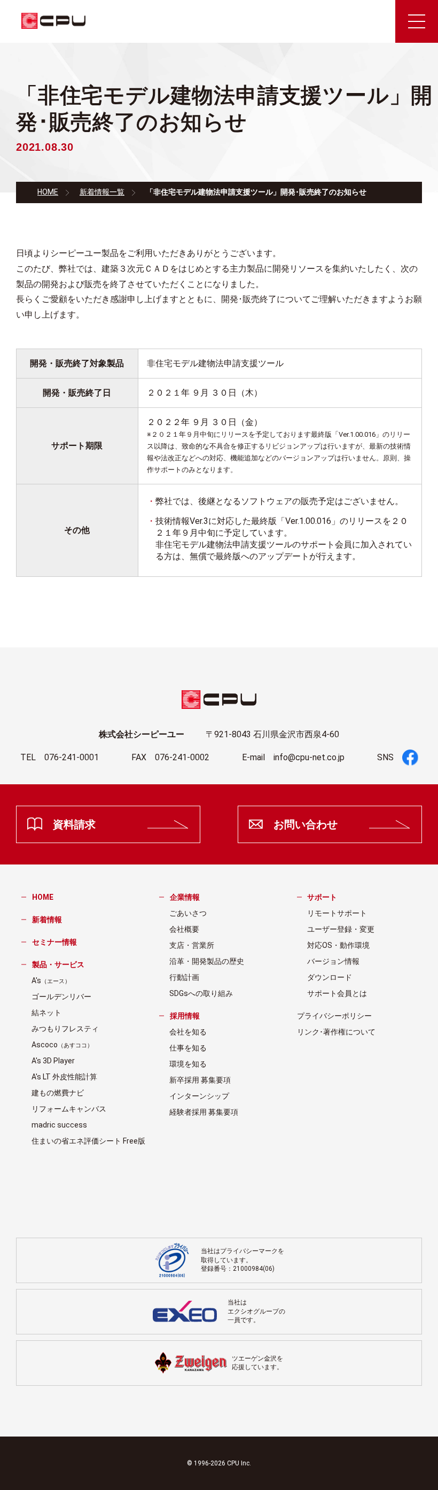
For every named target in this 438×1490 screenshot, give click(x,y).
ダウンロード (329, 977)
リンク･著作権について (336, 1032)
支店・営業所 (191, 945)
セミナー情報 (54, 942)
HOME (47, 192)
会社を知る (188, 1032)
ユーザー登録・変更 (340, 929)
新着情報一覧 (102, 192)
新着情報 (47, 919)
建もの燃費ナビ (58, 1092)
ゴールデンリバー (61, 996)
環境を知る (188, 1064)
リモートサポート (337, 913)
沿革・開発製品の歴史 (206, 961)
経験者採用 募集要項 (203, 1112)
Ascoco (62, 1044)
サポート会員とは (337, 993)
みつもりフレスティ (65, 1028)
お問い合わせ (305, 824)
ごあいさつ (188, 913)
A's (51, 980)
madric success (59, 1125)
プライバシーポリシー (334, 1016)
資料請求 (74, 824)
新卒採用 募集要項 (200, 1080)
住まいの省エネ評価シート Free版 (88, 1141)
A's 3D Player (53, 1060)
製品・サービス (58, 964)
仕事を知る (188, 1048)
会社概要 (184, 929)
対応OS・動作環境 (338, 945)
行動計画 (184, 977)
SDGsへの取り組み (201, 993)
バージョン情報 (333, 961)
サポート (322, 897)
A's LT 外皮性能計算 (64, 1076)
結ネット (46, 1012)
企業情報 (185, 897)
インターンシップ (199, 1096)
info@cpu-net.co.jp (309, 757)
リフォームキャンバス (69, 1109)
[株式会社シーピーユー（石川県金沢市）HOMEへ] (53, 21)
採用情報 (185, 1016)
